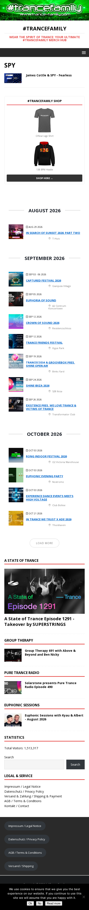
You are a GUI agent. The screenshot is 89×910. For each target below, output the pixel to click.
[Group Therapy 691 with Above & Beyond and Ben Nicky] (13, 659)
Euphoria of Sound (41, 300)
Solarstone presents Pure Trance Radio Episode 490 (50, 685)
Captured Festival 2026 (43, 280)
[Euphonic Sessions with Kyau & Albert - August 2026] (13, 724)
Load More (44, 543)
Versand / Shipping (20, 866)
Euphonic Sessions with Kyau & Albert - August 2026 (54, 717)
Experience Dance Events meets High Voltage (49, 497)
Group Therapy (18, 640)
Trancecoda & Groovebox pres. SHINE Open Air (50, 364)
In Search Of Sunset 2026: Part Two (53, 233)
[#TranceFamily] (44, 18)
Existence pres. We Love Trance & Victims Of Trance (51, 407)
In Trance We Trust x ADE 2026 (48, 519)
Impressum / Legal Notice (22, 786)
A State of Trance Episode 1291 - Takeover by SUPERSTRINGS (39, 621)
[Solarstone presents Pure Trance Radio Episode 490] (13, 692)
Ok (30, 903)
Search (9, 757)
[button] (83, 52)
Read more (53, 903)
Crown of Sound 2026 (42, 323)
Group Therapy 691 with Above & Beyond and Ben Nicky (50, 653)
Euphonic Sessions (22, 705)
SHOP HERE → (44, 178)
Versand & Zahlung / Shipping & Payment (33, 796)
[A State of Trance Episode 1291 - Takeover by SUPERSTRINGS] (44, 611)
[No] (83, 897)
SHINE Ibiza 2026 (37, 385)
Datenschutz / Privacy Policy (24, 791)
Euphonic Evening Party (44, 476)
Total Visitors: (14, 748)
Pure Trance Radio (21, 672)
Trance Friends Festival (44, 343)
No (39, 903)
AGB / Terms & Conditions (22, 801)
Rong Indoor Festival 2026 (46, 456)
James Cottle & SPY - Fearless (49, 75)
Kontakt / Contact (16, 806)
